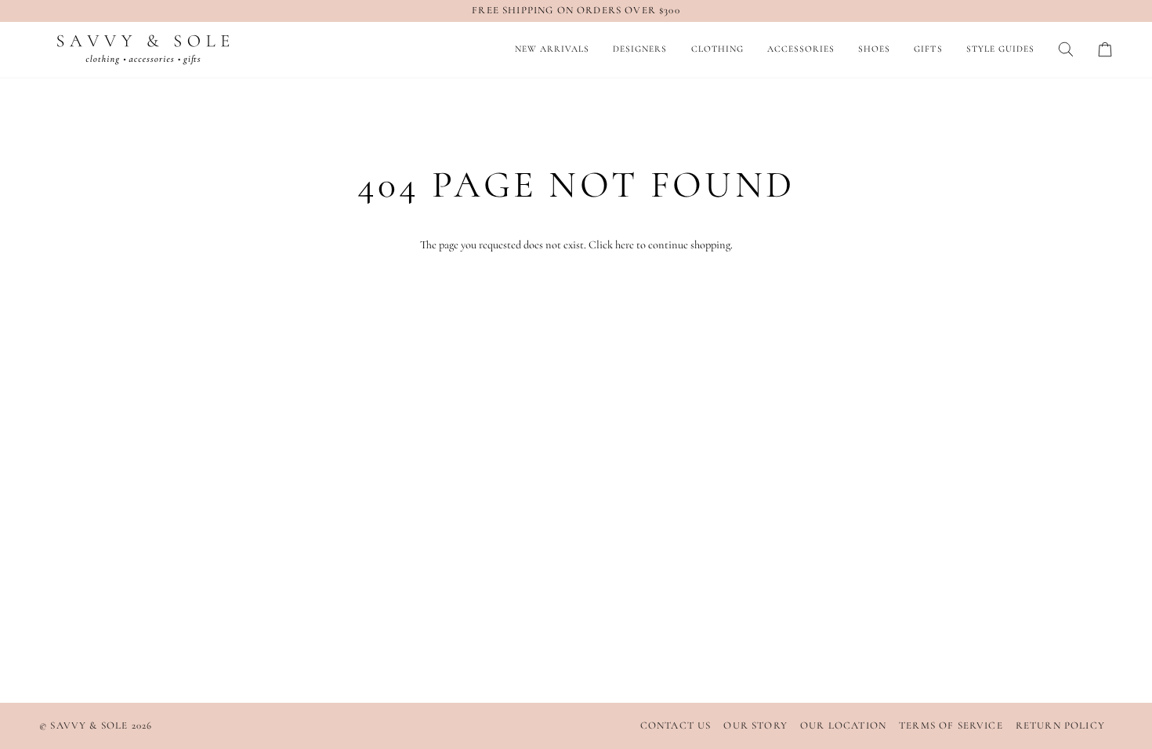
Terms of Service (951, 725)
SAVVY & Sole (90, 725)
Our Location (843, 725)
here (624, 244)
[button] (640, 50)
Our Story (755, 725)
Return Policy (1060, 725)
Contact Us (676, 725)
